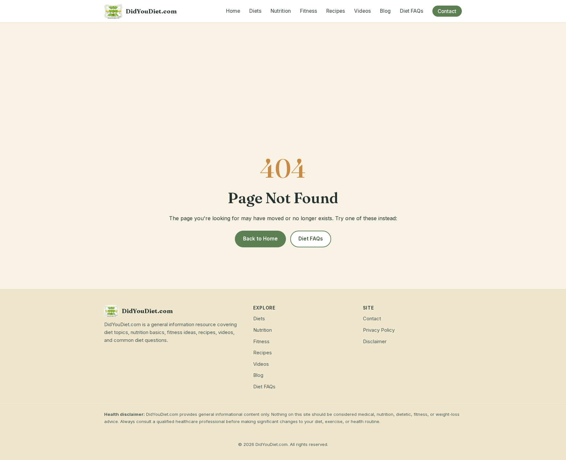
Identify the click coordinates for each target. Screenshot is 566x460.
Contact (447, 11)
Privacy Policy (379, 330)
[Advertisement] (283, 72)
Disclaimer (375, 342)
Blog (385, 11)
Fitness (308, 11)
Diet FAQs (411, 11)
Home (233, 11)
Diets (255, 11)
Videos (362, 11)
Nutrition (281, 11)
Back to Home (260, 239)
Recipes (335, 11)
